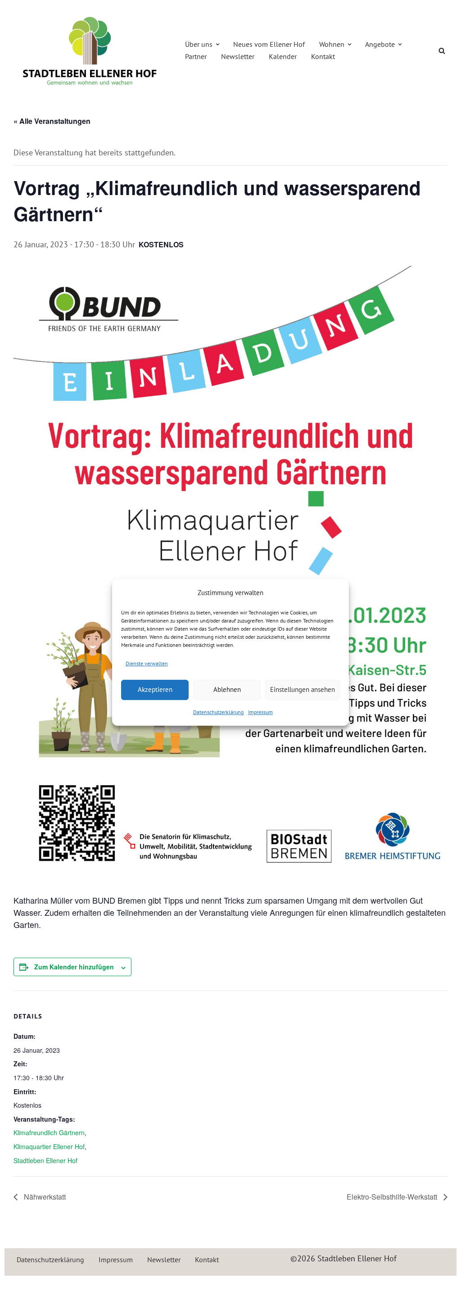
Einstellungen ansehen (302, 689)
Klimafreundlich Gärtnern (49, 1132)
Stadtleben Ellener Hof (45, 1160)
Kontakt (323, 56)
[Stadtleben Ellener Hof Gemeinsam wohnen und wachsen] (90, 50)
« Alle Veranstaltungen (52, 121)
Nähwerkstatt (44, 1196)
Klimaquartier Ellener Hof (49, 1146)
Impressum (260, 712)
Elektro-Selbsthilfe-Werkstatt (393, 1196)
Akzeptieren (155, 689)
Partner (196, 56)
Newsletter (237, 56)
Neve (20, 1287)
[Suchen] (441, 50)
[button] (218, 44)
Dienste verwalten (147, 663)
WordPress (108, 1287)
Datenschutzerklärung (218, 712)
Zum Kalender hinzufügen (74, 966)
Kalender (283, 56)
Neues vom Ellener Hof (269, 44)
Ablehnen (227, 689)
